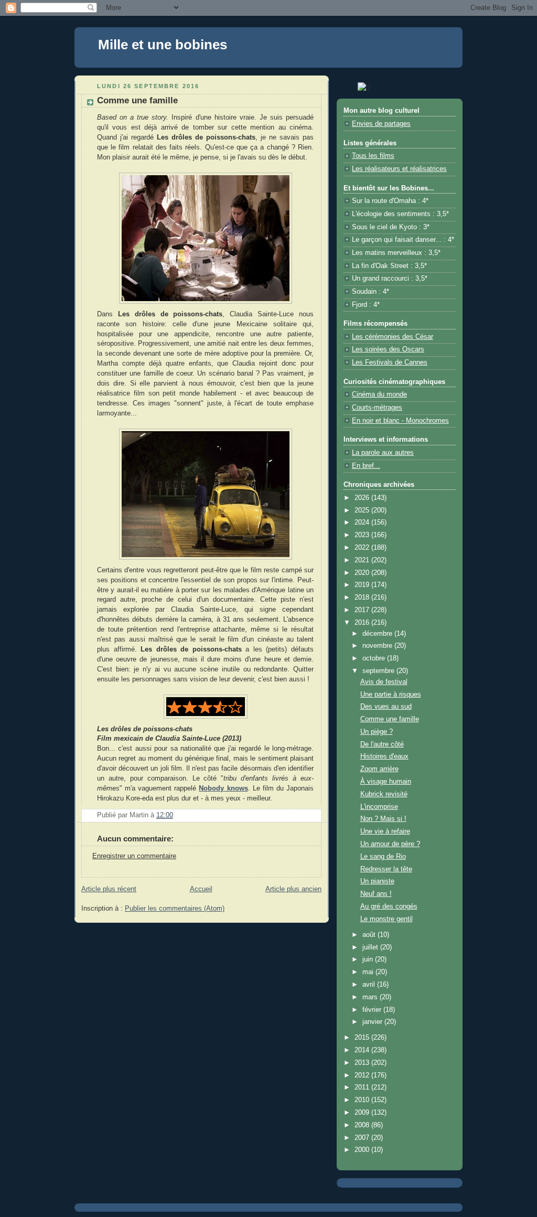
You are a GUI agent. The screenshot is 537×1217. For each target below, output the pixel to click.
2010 (363, 1100)
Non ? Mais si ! (383, 819)
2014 (363, 1050)
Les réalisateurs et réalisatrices (399, 169)
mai (368, 972)
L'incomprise (379, 806)
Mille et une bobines (162, 44)
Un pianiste (377, 881)
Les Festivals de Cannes (389, 362)
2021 (363, 560)
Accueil (201, 889)
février (372, 1009)
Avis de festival (383, 682)
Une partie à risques (390, 694)
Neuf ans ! (376, 894)
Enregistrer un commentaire (134, 856)
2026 (363, 497)
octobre (374, 658)
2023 (363, 535)
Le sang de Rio (383, 856)
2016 (363, 622)
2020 (363, 573)
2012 (363, 1075)
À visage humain (385, 781)
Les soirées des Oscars (388, 349)
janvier (373, 1022)
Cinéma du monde (379, 394)
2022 (363, 547)
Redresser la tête (386, 869)
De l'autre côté (382, 744)
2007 (363, 1137)
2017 (363, 610)
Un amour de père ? (390, 844)
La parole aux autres (383, 452)
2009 (363, 1112)
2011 (363, 1087)
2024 (363, 522)
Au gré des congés (388, 906)
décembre (378, 633)
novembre (378, 645)
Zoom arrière (379, 769)
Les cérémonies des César (392, 336)
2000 (363, 1150)
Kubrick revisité (383, 794)
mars (371, 997)
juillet (371, 947)
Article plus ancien (293, 889)
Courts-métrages (377, 407)
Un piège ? (376, 731)
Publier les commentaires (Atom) (174, 908)
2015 (363, 1037)
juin (368, 959)
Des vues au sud (386, 706)
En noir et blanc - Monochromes (400, 420)
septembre (379, 671)
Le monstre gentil (386, 919)
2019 (363, 585)
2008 (363, 1125)
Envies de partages (381, 123)
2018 (363, 597)
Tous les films (373, 155)
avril (369, 984)
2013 (363, 1062)
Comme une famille (389, 719)
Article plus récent (108, 889)
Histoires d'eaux (384, 756)
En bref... (366, 465)
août (370, 934)
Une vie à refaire (385, 831)
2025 (363, 510)
